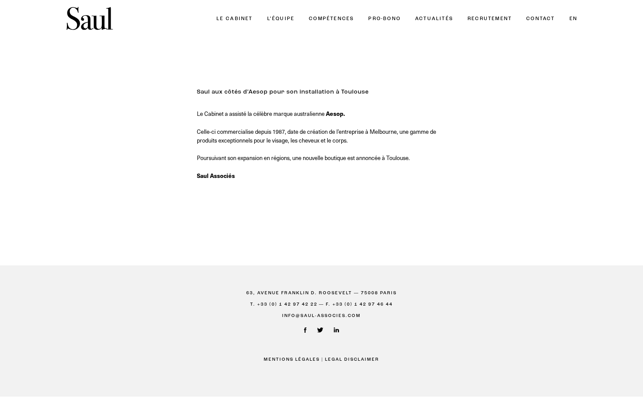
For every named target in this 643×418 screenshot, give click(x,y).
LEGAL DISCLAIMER (352, 359)
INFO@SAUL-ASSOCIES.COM (321, 316)
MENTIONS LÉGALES (292, 359)
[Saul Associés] (90, 19)
